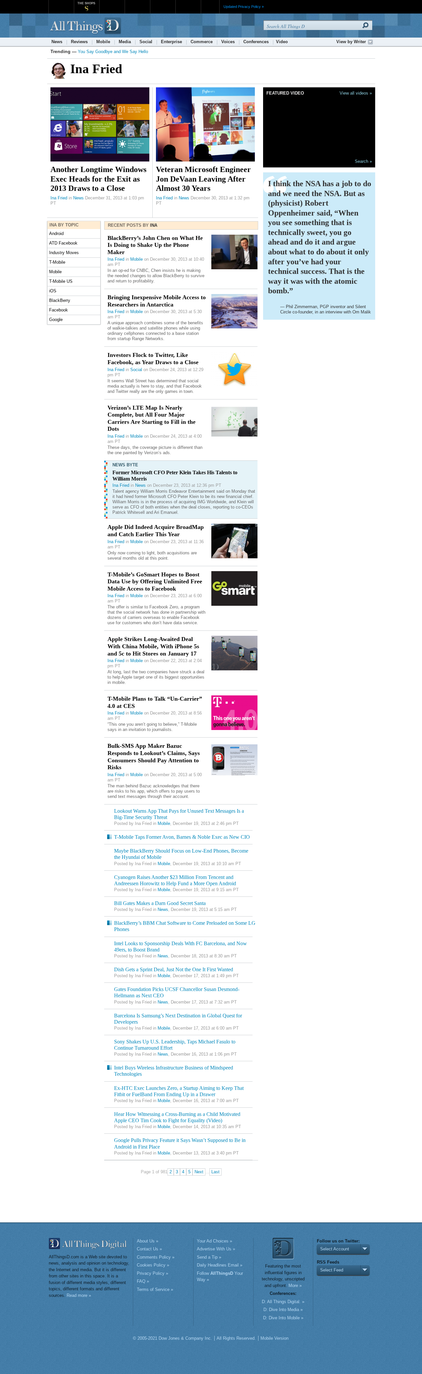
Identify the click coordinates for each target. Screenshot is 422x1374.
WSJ (61, 3)
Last (215, 1171)
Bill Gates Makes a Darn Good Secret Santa (160, 903)
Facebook (58, 309)
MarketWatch (112, 3)
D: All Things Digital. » (283, 1301)
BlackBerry (59, 300)
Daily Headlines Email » (219, 1265)
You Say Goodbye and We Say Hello (113, 51)
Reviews (79, 41)
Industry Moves (64, 252)
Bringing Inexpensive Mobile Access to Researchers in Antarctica (156, 301)
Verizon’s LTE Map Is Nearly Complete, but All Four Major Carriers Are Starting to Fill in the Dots (151, 418)
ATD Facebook (63, 243)
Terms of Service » (155, 1289)
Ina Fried (58, 197)
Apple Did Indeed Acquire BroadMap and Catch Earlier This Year (155, 531)
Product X (188, 3)
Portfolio (165, 3)
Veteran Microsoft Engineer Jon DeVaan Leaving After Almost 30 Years (203, 178)
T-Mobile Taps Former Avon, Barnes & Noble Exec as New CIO (182, 837)
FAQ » (143, 1281)
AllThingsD (86, 26)
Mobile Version (274, 1338)
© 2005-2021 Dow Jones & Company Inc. (172, 1338)
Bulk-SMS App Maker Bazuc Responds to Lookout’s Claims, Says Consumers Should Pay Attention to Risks (153, 757)
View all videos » (356, 93)
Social (145, 41)
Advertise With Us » (216, 1248)
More (210, 6)
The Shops (86, 3)
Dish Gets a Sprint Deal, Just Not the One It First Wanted (173, 969)
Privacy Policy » (152, 1273)
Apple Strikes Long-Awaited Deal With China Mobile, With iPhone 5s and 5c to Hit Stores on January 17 (153, 646)
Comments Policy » (155, 1257)
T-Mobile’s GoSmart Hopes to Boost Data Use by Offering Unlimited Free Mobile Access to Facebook (154, 581)
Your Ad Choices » (214, 1241)
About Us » (147, 1241)
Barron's (137, 3)
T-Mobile (57, 262)
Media (125, 41)
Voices (228, 41)
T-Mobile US (61, 281)
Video (282, 41)
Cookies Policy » (153, 1265)
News (56, 41)
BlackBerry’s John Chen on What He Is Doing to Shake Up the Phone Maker (155, 245)
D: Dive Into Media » (283, 1309)
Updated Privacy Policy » (244, 7)
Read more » (79, 1295)
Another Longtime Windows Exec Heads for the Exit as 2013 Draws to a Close (98, 178)
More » (295, 1285)
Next (199, 1171)
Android (56, 233)
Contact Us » (149, 1248)
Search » (363, 161)
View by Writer (351, 41)
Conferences (256, 41)
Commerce (202, 41)
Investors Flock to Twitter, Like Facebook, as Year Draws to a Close (152, 358)
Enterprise (171, 41)
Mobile (103, 41)
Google (56, 319)
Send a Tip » (209, 1257)
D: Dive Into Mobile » (283, 1317)
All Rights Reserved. (236, 1338)
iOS (52, 290)
